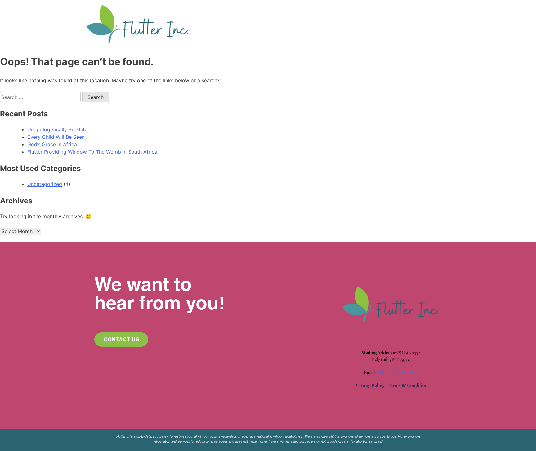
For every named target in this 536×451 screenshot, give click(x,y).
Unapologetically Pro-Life (57, 129)
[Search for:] (41, 97)
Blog (329, 10)
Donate (404, 10)
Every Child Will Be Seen (56, 137)
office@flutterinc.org (397, 372)
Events (305, 10)
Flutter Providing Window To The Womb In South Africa (92, 152)
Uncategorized (44, 184)
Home (208, 10)
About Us (236, 10)
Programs (268, 10)
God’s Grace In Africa (52, 144)
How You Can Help (365, 10)
